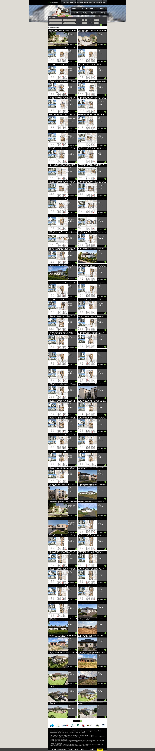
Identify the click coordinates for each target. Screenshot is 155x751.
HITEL (94, 2)
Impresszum (68, 748)
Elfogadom (100, 749)
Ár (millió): (91, 22)
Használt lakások (75, 8)
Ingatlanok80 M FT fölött (102, 13)
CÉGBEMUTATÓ (73, 2)
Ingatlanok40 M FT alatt (75, 13)
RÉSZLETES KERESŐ (88, 2)
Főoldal (51, 748)
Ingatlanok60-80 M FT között (93, 13)
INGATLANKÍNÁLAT (65, 2)
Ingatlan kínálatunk (56, 748)
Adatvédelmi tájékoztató (75, 748)
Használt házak (84, 8)
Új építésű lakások (93, 8)
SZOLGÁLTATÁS (80, 2)
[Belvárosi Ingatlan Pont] (59, 2)
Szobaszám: (80, 19)
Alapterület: (91, 19)
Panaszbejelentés (84, 748)
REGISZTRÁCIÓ (99, 2)
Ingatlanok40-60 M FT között (84, 13)
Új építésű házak (102, 8)
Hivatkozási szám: (80, 23)
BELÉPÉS (105, 2)
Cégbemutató (63, 748)
